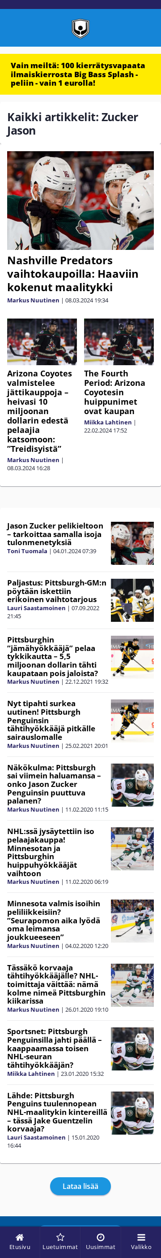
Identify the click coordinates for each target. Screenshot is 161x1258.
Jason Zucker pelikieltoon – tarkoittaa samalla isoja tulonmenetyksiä (55, 533)
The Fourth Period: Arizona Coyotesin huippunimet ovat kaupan (114, 392)
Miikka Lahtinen (108, 422)
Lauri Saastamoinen (36, 608)
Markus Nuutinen (33, 300)
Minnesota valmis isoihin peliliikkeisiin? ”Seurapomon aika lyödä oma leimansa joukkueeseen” (53, 920)
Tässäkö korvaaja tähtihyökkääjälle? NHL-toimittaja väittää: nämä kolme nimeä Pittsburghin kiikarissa (56, 984)
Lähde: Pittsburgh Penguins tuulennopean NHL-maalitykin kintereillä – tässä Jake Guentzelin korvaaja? (57, 1112)
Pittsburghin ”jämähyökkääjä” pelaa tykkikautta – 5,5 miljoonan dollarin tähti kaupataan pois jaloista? (52, 656)
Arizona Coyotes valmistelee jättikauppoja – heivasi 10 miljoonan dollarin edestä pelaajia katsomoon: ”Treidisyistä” (39, 411)
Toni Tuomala (27, 551)
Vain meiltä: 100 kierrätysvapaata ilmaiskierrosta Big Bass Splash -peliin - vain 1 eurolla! (78, 74)
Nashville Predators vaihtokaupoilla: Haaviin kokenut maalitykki (73, 273)
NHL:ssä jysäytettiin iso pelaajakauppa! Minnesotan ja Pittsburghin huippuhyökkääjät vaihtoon (50, 852)
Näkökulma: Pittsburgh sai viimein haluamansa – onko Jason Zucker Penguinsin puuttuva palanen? (54, 784)
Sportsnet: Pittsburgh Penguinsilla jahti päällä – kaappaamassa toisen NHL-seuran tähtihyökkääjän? (54, 1048)
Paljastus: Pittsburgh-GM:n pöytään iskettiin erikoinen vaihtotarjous (56, 590)
